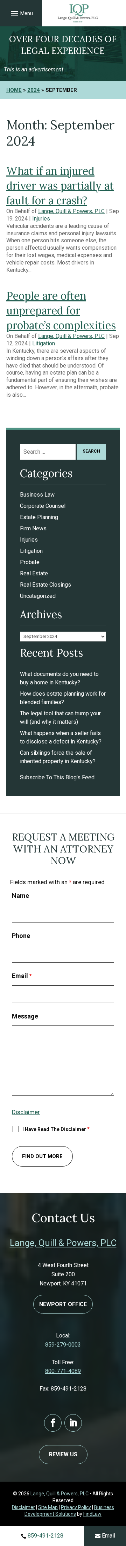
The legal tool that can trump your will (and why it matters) (60, 717)
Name (20, 895)
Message (25, 1016)
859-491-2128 (45, 1535)
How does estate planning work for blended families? (63, 697)
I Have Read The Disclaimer (56, 1129)
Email (108, 1535)
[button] (21, 13)
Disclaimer (26, 1112)
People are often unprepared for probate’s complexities (61, 310)
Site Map (48, 1507)
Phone (21, 935)
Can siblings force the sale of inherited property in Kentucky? (58, 757)
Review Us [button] (63, 1454)
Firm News (33, 528)
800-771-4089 (63, 1371)
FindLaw (92, 1514)
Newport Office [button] (63, 1304)
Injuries (41, 218)
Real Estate (34, 573)
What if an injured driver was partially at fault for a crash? (60, 185)
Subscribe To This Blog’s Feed (57, 777)
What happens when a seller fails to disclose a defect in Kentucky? (61, 737)
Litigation (43, 343)
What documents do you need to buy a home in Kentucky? (59, 678)
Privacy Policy (76, 1507)
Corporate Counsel (42, 506)
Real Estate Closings (45, 584)
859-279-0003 (63, 1344)
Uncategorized (38, 596)
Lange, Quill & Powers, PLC (71, 211)
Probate (30, 562)
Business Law (37, 494)
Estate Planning (39, 517)
